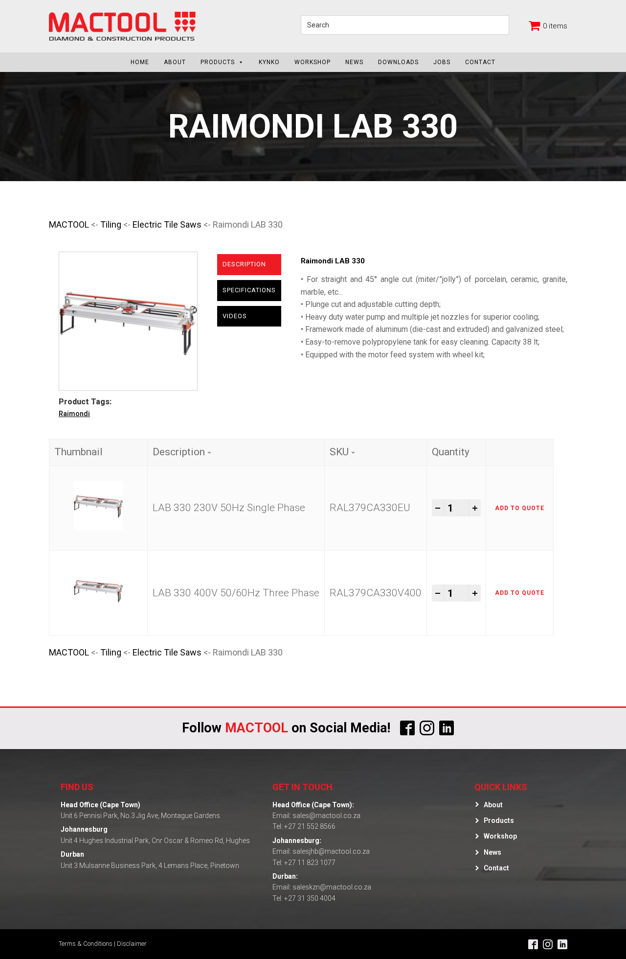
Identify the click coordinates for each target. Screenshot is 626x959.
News (354, 62)
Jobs (441, 62)
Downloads (398, 62)
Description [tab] (244, 264)
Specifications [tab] (249, 290)
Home (140, 62)
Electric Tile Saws (167, 224)
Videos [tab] (235, 316)
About (175, 62)
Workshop (312, 62)
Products (218, 62)
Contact (480, 62)
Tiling (110, 224)
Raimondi (74, 414)
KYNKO (269, 62)
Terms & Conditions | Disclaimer (103, 943)
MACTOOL (69, 224)
